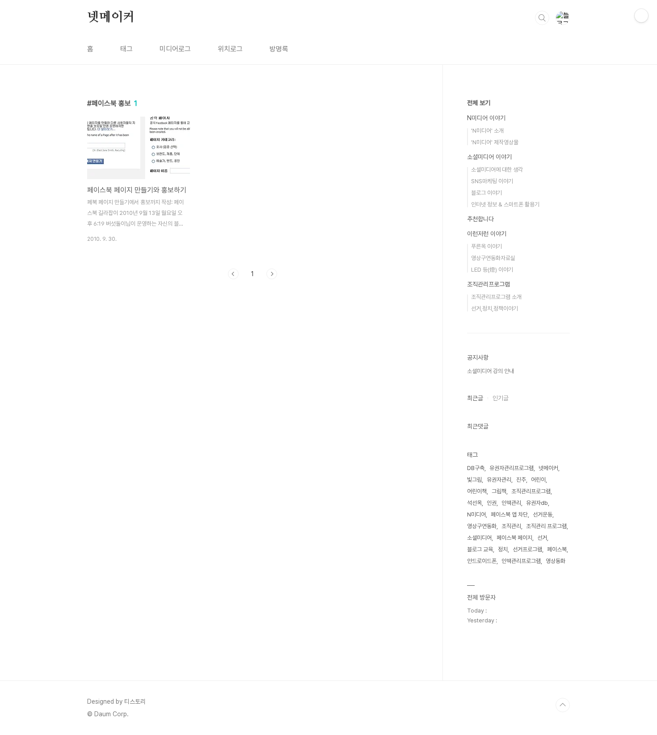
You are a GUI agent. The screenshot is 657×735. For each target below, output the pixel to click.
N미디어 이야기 (486, 118)
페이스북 (557, 549)
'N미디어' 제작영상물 (494, 142)
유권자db (537, 503)
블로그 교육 (480, 549)
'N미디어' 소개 (487, 130)
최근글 (475, 398)
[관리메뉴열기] (641, 15)
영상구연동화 (482, 526)
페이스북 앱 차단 (509, 514)
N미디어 (476, 514)
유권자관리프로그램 (511, 468)
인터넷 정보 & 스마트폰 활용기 (505, 204)
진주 (521, 479)
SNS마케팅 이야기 (492, 181)
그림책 (499, 491)
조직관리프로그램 (488, 284)
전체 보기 (478, 102)
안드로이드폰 (482, 561)
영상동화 (555, 561)
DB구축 (475, 468)
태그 (126, 49)
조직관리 (511, 526)
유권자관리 (499, 479)
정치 (503, 549)
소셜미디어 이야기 (489, 156)
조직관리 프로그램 (546, 526)
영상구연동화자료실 (493, 258)
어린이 (538, 479)
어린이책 (477, 491)
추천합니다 (480, 219)
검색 (542, 18)
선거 (542, 537)
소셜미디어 (479, 537)
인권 (492, 503)
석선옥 (474, 503)
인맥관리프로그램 (521, 561)
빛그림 (474, 479)
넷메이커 (111, 17)
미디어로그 (175, 49)
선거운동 (542, 514)
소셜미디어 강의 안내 (490, 371)
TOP (563, 705)
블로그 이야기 (486, 192)
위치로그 (230, 49)
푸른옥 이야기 (486, 246)
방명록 (279, 49)
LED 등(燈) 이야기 (492, 269)
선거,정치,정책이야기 (494, 308)
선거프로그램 (527, 549)
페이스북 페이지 (514, 537)
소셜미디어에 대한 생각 (497, 169)
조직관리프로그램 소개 (496, 297)
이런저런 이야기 (486, 233)
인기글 (501, 398)
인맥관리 (511, 503)
